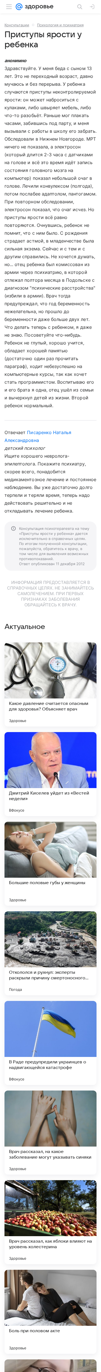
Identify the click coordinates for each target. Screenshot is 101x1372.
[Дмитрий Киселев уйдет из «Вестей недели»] (50, 774)
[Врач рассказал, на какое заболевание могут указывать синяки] (50, 1133)
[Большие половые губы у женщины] (50, 864)
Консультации (16, 25)
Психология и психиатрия (60, 25)
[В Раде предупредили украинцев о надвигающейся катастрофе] (50, 1043)
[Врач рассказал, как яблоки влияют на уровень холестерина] (50, 1222)
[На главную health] (38, 6)
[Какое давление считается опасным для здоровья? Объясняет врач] (50, 684)
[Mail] (19, 6)
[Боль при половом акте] (50, 1312)
